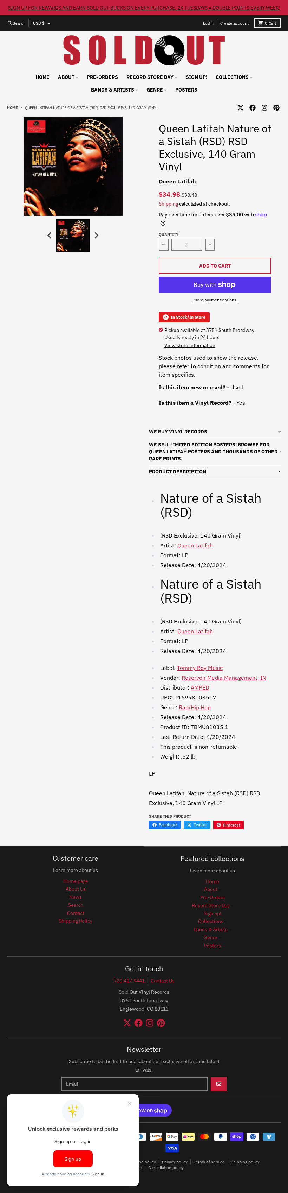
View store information (189, 345)
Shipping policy (245, 1161)
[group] (73, 235)
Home (12, 107)
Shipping (168, 204)
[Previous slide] (50, 235)
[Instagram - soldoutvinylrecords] (264, 107)
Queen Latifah (177, 181)
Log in (208, 23)
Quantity (168, 234)
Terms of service (209, 1161)
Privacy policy (175, 1161)
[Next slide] (96, 235)
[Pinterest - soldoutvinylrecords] (276, 107)
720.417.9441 (129, 981)
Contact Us (163, 981)
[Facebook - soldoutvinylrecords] (252, 107)
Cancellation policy (166, 1167)
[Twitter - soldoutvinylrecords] (240, 107)
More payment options (215, 299)
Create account (234, 23)
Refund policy (143, 1161)
